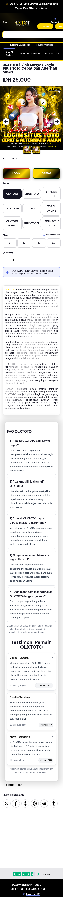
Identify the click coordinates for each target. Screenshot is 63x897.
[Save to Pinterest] (35, 803)
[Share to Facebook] (16, 803)
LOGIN (45, 26)
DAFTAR (47, 173)
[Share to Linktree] (25, 803)
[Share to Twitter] (7, 803)
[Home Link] (22, 23)
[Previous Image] (6, 121)
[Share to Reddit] (44, 803)
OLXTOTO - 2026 (13, 785)
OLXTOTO (10, 289)
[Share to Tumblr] (54, 803)
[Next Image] (57, 121)
